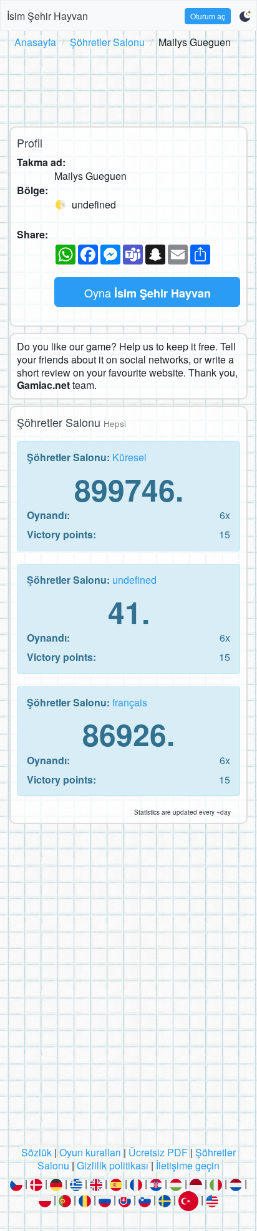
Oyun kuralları (90, 1152)
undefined (134, 580)
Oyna (147, 292)
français (129, 702)
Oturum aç (207, 16)
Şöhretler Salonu (107, 42)
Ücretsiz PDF (158, 1152)
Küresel (129, 457)
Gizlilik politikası (112, 1165)
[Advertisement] (128, 85)
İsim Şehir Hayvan (47, 16)
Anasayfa (35, 42)
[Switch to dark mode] (244, 16)
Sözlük (36, 1152)
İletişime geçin (188, 1165)
